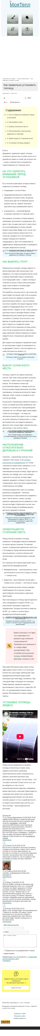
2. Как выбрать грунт (15, 122)
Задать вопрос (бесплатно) (16, 988)
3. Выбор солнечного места (17, 126)
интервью (14, 823)
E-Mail (6, 932)
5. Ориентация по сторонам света (20, 138)
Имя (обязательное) (11, 925)
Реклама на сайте (19, 1016)
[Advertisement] (20, 56)
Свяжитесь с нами (19, 1013)
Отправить (7, 961)
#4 (5, 908)
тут (25, 351)
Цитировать (7, 840)
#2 (6, 871)
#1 (6, 817)
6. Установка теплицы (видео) (18, 143)
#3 (6, 882)
